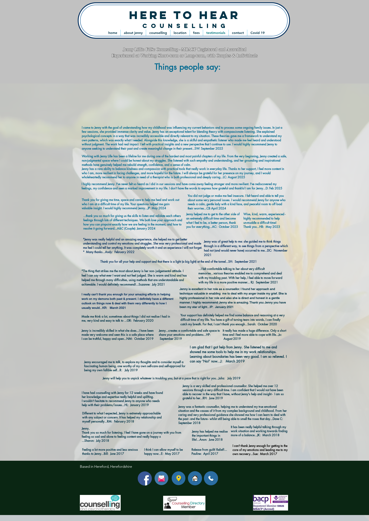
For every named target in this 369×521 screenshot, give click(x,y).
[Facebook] (145, 478)
